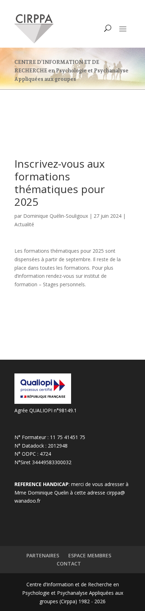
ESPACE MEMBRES (89, 555)
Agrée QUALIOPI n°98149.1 (45, 410)
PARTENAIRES (42, 555)
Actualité (24, 224)
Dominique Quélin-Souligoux (55, 215)
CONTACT (69, 563)
